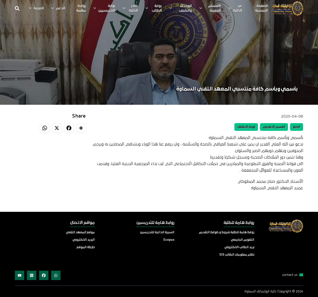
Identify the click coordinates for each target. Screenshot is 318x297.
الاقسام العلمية (214, 8)
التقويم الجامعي (242, 240)
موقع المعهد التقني (80, 232)
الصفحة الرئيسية (261, 8)
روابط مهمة (81, 8)
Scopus (168, 240)
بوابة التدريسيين (106, 8)
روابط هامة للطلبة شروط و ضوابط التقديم (226, 232)
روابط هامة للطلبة (238, 223)
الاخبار (296, 127)
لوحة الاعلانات (246, 127)
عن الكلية (237, 8)
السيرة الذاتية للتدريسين (157, 232)
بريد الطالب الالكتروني (239, 247)
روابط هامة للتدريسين (155, 223)
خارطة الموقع (86, 247)
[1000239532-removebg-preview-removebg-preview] (287, 8)
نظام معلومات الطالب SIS (236, 255)
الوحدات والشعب (185, 8)
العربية (39, 8)
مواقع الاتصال (82, 223)
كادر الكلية (133, 8)
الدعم (60, 8)
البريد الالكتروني (83, 240)
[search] (17, 8)
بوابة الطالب (157, 8)
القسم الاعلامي (274, 127)
